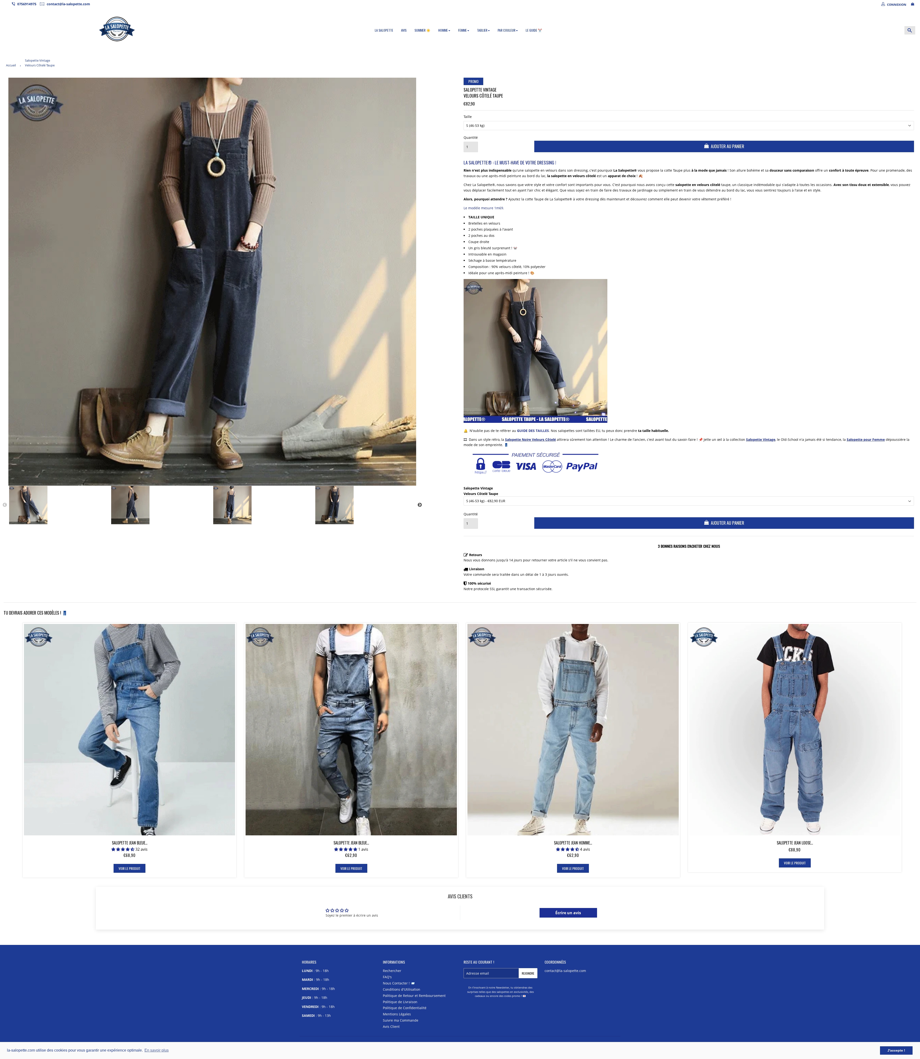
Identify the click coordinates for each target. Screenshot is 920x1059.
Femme (462, 30)
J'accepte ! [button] (896, 1050)
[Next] (419, 505)
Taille (468, 116)
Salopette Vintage (760, 439)
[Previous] (4, 505)
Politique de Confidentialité (404, 1008)
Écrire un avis (568, 912)
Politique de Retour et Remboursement (414, 995)
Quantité (471, 137)
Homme (443, 30)
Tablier (482, 30)
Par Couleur (507, 30)
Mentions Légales (397, 1014)
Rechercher (392, 970)
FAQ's (387, 977)
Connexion (896, 4)
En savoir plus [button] (156, 1050)
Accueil (11, 65)
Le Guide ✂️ (534, 30)
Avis (404, 30)
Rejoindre (528, 973)
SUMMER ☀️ (422, 30)
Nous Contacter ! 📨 (399, 983)
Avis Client (391, 1026)
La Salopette (384, 30)
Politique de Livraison (400, 1002)
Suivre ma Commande (400, 1020)
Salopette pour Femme (866, 439)
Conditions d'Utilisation (401, 989)
